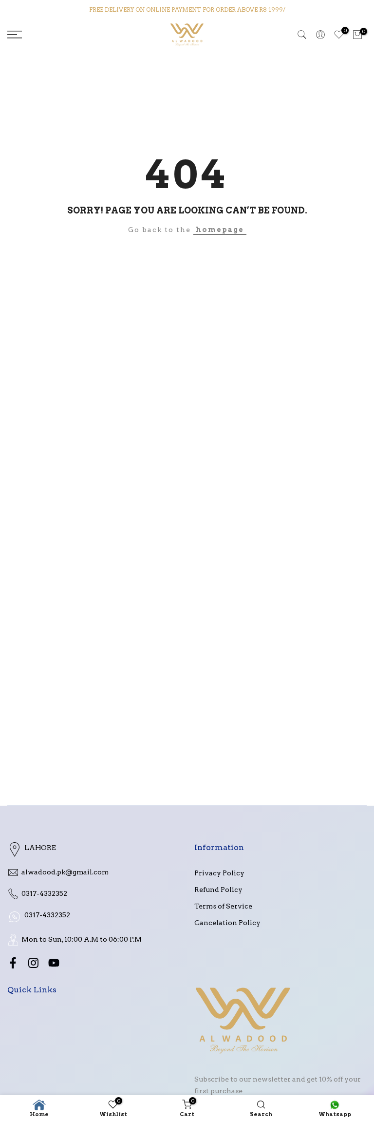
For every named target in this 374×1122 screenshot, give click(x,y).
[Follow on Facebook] (13, 962)
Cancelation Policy (227, 923)
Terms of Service (223, 906)
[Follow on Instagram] (33, 962)
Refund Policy (218, 889)
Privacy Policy (219, 873)
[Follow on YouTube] (53, 962)
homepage (220, 229)
